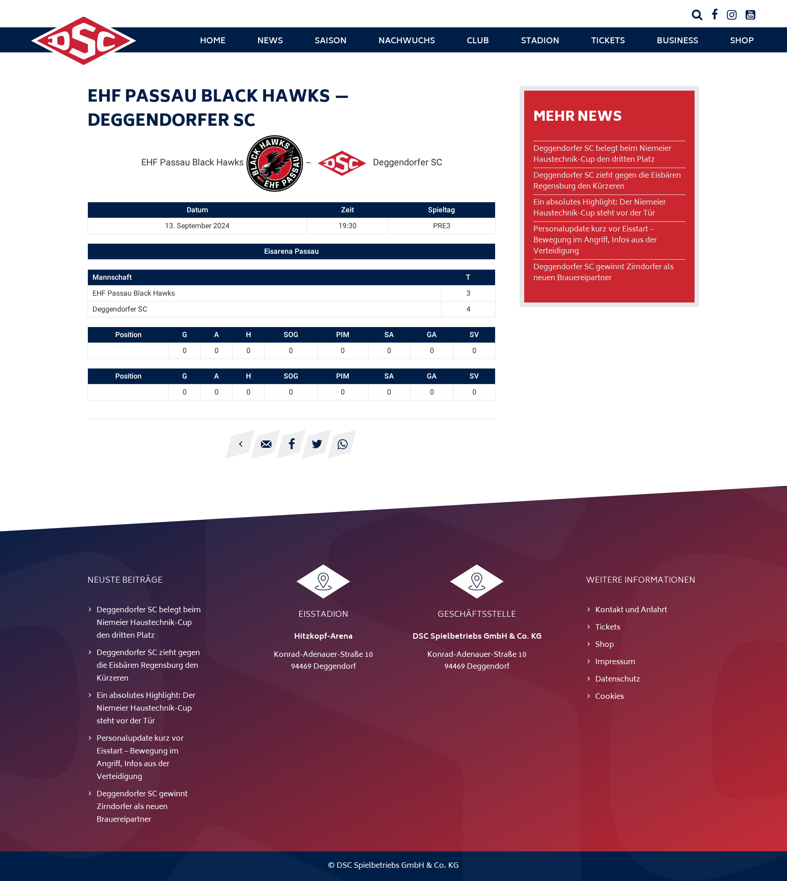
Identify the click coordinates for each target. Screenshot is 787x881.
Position (128, 334)
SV (474, 334)
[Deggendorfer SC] (83, 66)
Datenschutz (617, 679)
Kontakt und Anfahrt (631, 610)
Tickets (608, 41)
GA (432, 334)
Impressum (615, 662)
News (270, 41)
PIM (342, 334)
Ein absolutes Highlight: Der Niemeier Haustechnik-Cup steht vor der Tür (599, 208)
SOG (291, 334)
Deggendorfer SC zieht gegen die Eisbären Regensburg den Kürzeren (607, 181)
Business (677, 41)
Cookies (609, 697)
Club (478, 41)
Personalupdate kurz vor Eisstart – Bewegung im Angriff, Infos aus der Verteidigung (595, 240)
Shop (742, 41)
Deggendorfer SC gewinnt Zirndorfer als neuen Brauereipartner (603, 273)
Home (212, 41)
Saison (331, 41)
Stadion (540, 41)
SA (389, 334)
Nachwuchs (406, 41)
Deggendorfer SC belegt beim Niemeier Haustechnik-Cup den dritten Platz (602, 154)
